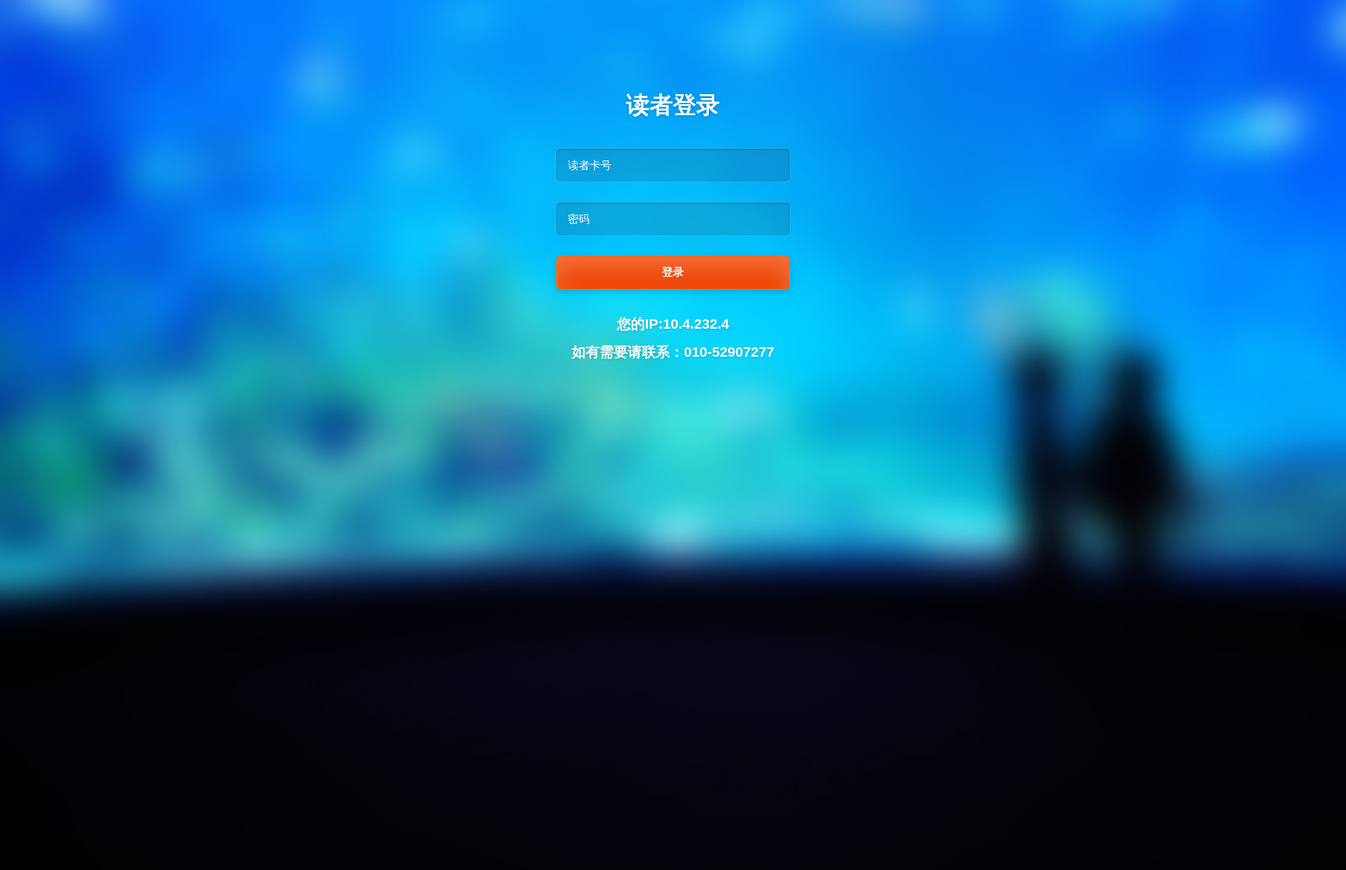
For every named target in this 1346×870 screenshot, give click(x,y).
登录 (673, 272)
